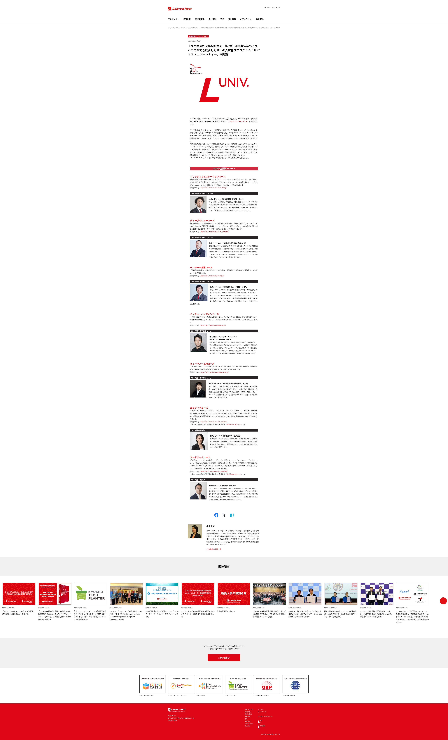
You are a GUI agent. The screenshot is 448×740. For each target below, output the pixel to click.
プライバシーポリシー (265, 716)
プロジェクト (173, 19)
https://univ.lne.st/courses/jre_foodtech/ (214, 471)
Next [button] (443, 600)
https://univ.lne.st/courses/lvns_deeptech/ (215, 232)
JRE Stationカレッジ (234, 424)
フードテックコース (200, 457)
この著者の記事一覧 (213, 549)
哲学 (222, 19)
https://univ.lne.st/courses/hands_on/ (213, 325)
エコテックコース (199, 407)
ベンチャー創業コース (201, 267)
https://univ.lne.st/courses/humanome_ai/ (215, 372)
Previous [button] (4, 600)
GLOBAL (260, 19)
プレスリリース (202, 36)
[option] (19, 599)
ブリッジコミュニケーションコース (208, 176)
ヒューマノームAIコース (202, 363)
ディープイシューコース (202, 220)
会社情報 (212, 19)
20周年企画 (192, 36)
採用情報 (232, 19)
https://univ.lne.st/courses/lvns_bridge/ (214, 188)
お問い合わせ (245, 19)
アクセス (266, 7)
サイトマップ (276, 7)
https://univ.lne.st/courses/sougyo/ (212, 276)
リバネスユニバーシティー (237, 121)
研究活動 (187, 19)
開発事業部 (200, 19)
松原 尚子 (210, 526)
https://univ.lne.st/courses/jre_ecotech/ (214, 422)
